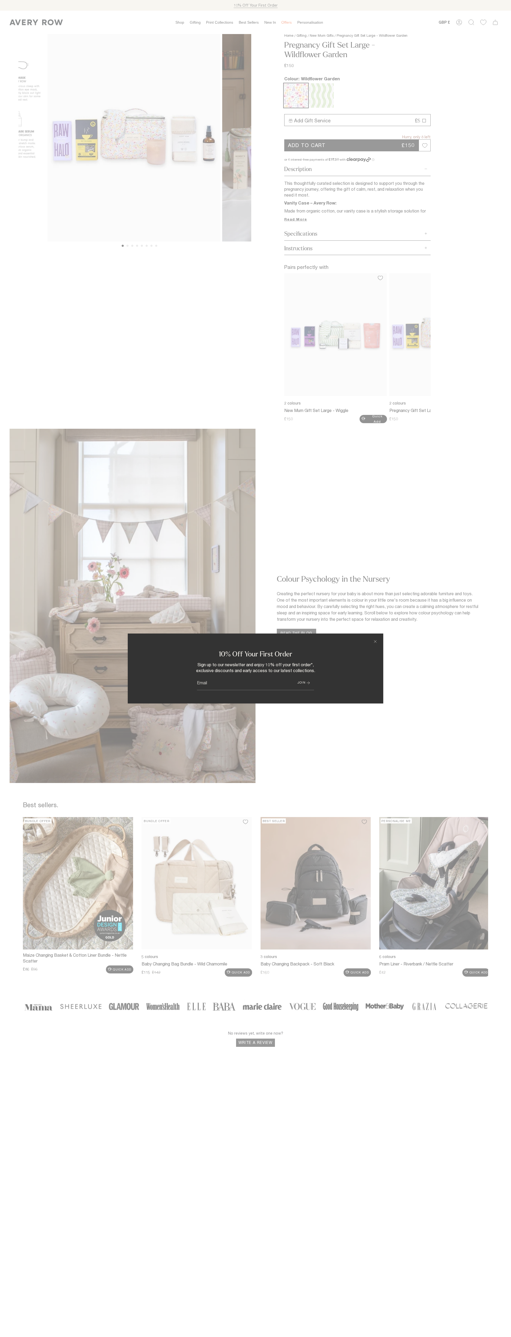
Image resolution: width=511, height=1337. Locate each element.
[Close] (375, 641)
